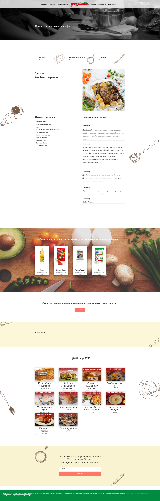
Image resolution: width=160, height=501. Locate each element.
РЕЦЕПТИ (52, 4)
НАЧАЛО (44, 4)
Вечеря (42, 412)
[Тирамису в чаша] (68, 419)
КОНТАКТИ (112, 4)
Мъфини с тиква (115, 383)
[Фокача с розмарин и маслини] (91, 374)
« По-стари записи (40, 435)
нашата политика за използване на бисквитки (137, 494)
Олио (42, 270)
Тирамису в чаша (68, 428)
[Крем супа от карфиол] (115, 398)
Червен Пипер (61, 270)
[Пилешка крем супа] (44, 398)
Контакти (80, 310)
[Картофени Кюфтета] (44, 374)
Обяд (49, 388)
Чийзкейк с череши (44, 430)
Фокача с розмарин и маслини (92, 386)
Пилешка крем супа (44, 408)
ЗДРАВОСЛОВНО (63, 4)
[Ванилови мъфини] (68, 398)
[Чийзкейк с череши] (44, 419)
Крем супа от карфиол (116, 408)
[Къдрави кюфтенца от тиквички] (68, 374)
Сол (99, 270)
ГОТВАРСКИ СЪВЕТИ (98, 4)
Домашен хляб (89, 391)
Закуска (96, 391)
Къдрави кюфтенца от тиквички (68, 386)
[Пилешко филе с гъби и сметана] (91, 398)
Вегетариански (42, 388)
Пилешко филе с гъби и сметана (92, 408)
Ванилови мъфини (68, 407)
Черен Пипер (80, 270)
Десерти (110, 386)
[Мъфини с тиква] (115, 374)
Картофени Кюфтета (44, 384)
